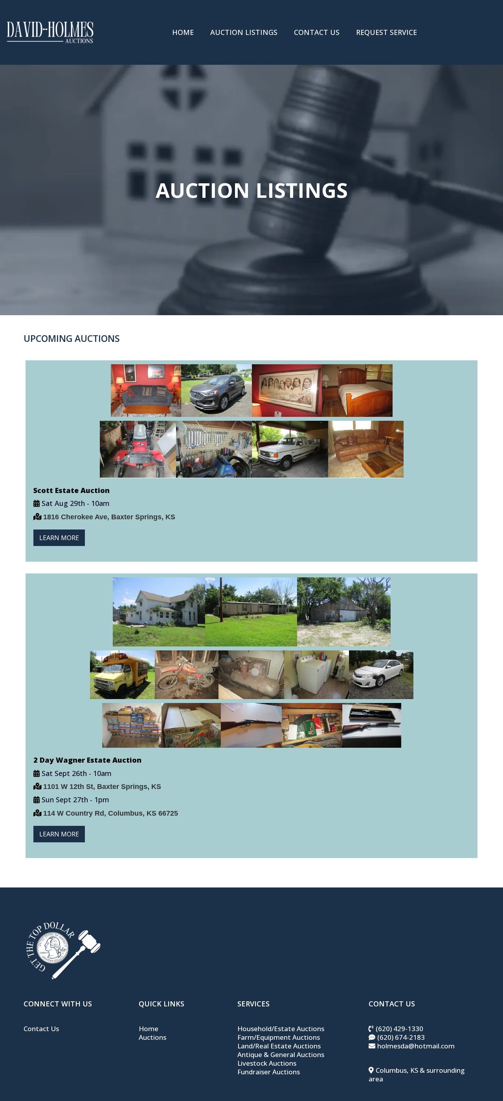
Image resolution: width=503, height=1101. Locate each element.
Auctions (152, 1037)
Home (148, 1028)
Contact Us (41, 1028)
